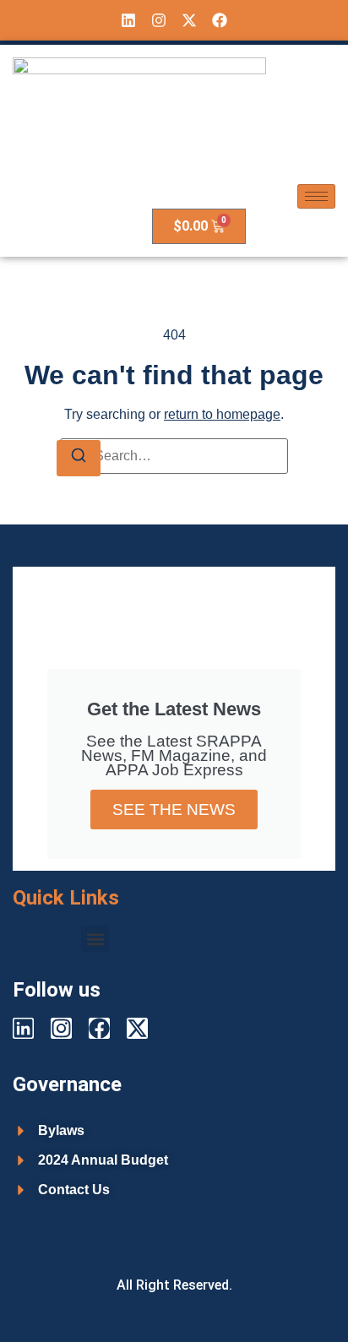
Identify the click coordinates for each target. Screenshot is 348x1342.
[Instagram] (158, 20)
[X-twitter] (189, 20)
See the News (174, 809)
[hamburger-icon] (316, 196)
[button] (95, 939)
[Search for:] (174, 456)
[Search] (79, 458)
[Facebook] (219, 20)
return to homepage (222, 414)
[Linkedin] (128, 20)
